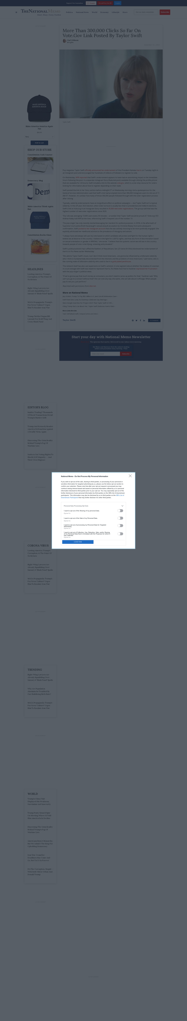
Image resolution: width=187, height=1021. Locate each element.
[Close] (131, 476)
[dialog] (93, 510)
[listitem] (93, 506)
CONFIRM (78, 542)
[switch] (120, 510)
